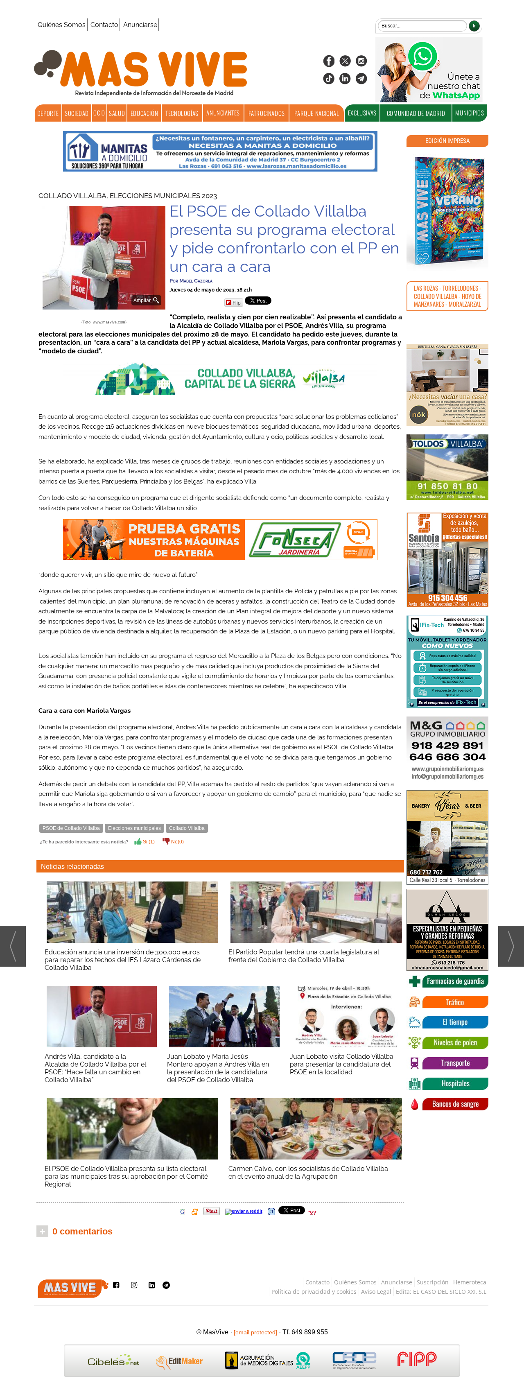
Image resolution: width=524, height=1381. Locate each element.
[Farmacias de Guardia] (447, 981)
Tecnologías (182, 113)
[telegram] (361, 81)
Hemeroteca (469, 1282)
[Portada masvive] (447, 211)
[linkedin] (345, 81)
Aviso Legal (376, 1291)
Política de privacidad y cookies (314, 1291)
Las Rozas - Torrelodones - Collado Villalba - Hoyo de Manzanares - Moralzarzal (447, 295)
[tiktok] (329, 81)
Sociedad (77, 113)
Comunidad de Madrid (416, 113)
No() (177, 842)
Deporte (48, 113)
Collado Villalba (187, 828)
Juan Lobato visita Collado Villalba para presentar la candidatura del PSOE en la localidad (341, 1064)
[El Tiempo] (447, 1022)
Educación (144, 113)
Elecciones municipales (134, 828)
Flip (237, 302)
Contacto (104, 25)
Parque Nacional (316, 113)
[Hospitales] (447, 1084)
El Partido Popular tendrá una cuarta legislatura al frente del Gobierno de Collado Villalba (303, 956)
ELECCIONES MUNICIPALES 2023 (163, 196)
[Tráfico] (447, 1002)
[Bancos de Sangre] (447, 1104)
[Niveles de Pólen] (447, 1043)
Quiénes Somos (62, 25)
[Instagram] (361, 63)
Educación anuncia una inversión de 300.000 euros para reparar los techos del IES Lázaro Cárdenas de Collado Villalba (123, 960)
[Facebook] (329, 63)
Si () (148, 842)
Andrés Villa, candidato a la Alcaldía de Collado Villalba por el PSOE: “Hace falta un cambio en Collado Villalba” (95, 1068)
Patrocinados (266, 113)
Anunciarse (140, 25)
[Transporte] (447, 1063)
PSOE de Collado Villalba (71, 828)
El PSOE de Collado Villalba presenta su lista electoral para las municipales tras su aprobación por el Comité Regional (126, 1176)
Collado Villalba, (74, 196)
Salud (117, 113)
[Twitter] (345, 63)
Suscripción (433, 1282)
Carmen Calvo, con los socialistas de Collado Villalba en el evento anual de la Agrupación (308, 1172)
